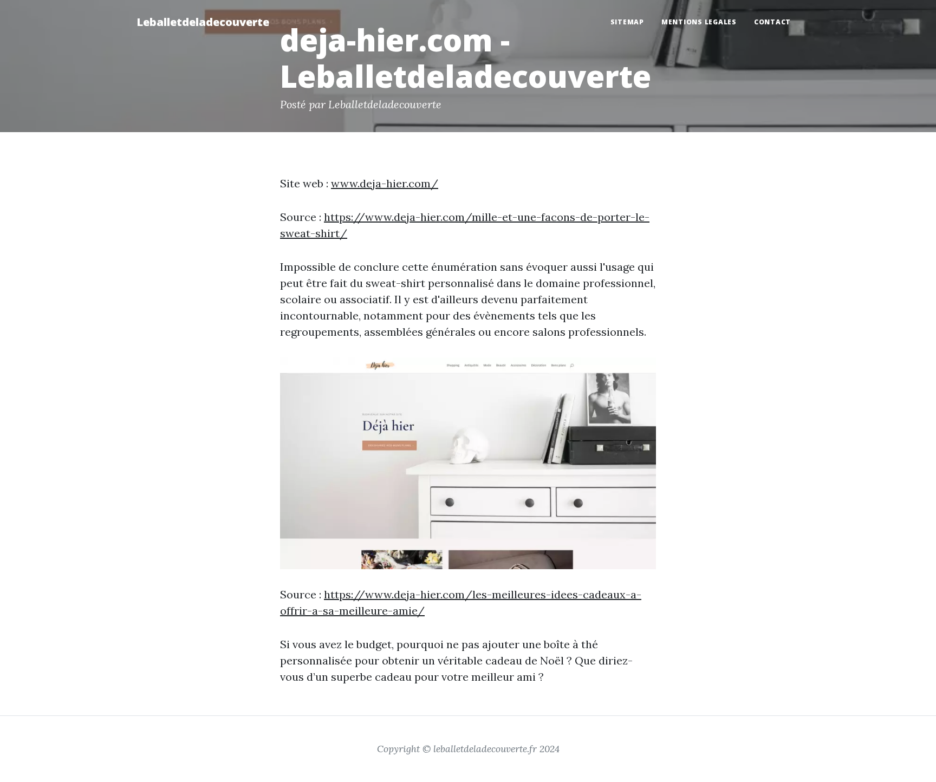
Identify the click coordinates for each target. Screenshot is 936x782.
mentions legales (699, 22)
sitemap (627, 22)
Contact (772, 22)
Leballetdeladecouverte (202, 22)
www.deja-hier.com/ (384, 183)
